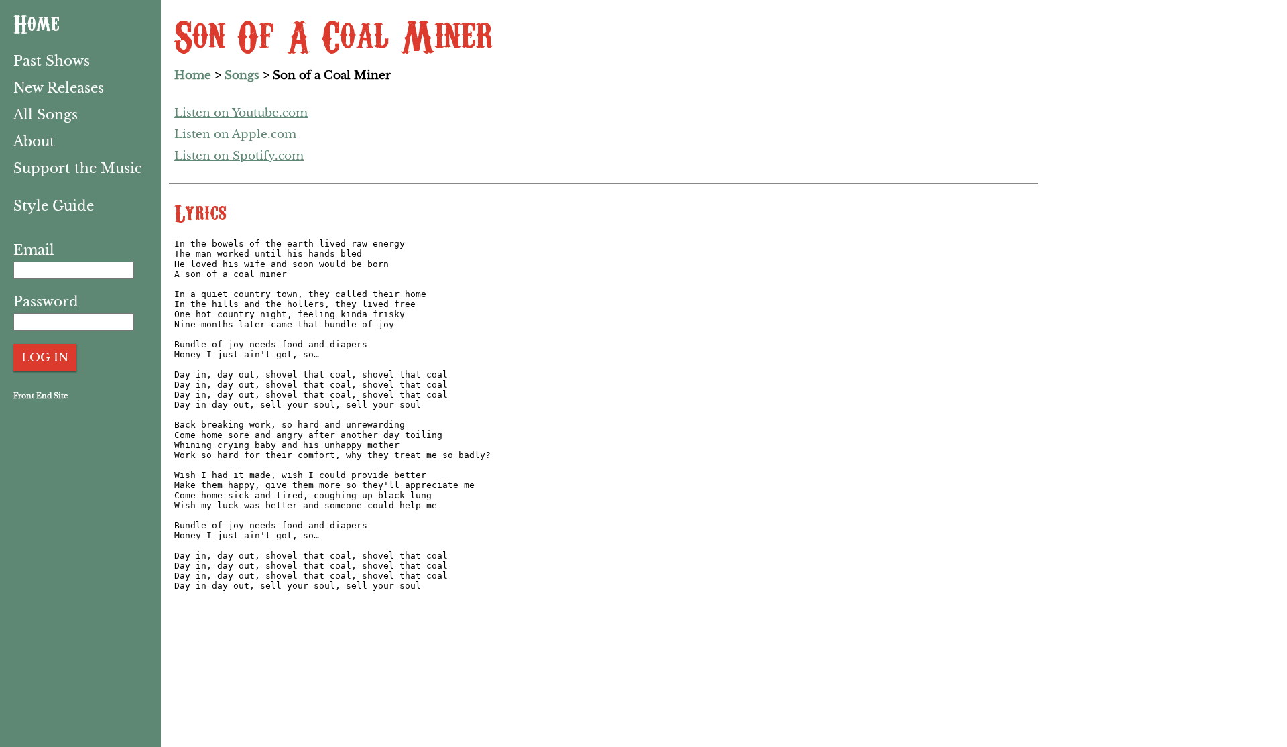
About (34, 141)
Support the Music (77, 168)
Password (45, 302)
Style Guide (53, 206)
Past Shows (51, 61)
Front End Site (40, 396)
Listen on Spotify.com (239, 156)
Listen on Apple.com (235, 134)
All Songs (45, 115)
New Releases (58, 88)
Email (33, 250)
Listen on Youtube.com (241, 113)
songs (242, 75)
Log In (44, 358)
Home (36, 22)
